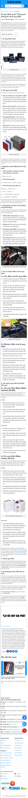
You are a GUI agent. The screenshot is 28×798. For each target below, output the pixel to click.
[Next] (26, 672)
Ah (20, 159)
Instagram (5, 778)
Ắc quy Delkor (18, 748)
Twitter (4, 776)
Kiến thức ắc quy (9, 11)
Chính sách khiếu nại (6, 762)
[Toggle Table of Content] (15, 34)
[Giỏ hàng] (26, 6)
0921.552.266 (20, 727)
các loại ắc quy (17, 85)
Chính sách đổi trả (5, 760)
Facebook (5, 773)
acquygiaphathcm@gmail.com (13, 729)
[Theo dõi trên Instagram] (10, 651)
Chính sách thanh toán (6, 753)
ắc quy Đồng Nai (18, 591)
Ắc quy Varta (18, 750)
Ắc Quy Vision (18, 745)
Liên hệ (2, 743)
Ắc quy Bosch (18, 752)
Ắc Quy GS (17, 740)
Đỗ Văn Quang (6, 626)
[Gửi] (22, 5)
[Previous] (1, 672)
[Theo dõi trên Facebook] (7, 651)
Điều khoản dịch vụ (5, 748)
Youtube (18, 773)
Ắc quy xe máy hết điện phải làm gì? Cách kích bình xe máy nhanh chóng (13, 677)
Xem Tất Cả (13, 724)
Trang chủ (3, 11)
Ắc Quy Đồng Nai (19, 743)
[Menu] (2, 6)
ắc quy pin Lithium (5, 551)
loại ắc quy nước (16, 356)
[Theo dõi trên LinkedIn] (16, 651)
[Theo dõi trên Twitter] (13, 651)
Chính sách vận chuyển (6, 758)
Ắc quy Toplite (18, 755)
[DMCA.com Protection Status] (5, 783)
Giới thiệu (3, 740)
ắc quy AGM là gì (18, 552)
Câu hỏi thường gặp (6, 745)
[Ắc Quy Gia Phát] (14, 2)
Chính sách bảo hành (6, 755)
